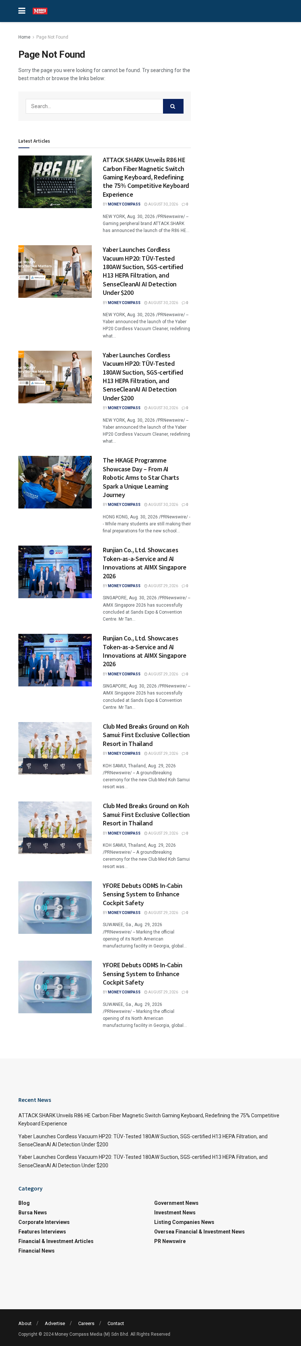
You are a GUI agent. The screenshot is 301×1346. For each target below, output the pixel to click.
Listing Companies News (184, 1222)
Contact (116, 1323)
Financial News (36, 1251)
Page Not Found (52, 37)
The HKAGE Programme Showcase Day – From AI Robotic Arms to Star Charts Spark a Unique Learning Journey (141, 477)
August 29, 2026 (163, 586)
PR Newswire (170, 1241)
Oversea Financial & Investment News (199, 1232)
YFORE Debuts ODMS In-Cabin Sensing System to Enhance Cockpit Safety (142, 894)
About (25, 1323)
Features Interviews (42, 1232)
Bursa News (32, 1212)
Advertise (55, 1323)
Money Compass (124, 204)
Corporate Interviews (44, 1222)
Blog (24, 1203)
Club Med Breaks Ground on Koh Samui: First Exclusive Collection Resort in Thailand (146, 735)
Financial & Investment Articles (56, 1241)
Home (24, 37)
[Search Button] (173, 106)
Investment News (175, 1212)
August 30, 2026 (163, 204)
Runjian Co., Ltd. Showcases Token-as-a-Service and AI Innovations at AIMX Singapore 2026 (144, 563)
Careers (86, 1323)
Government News (176, 1203)
